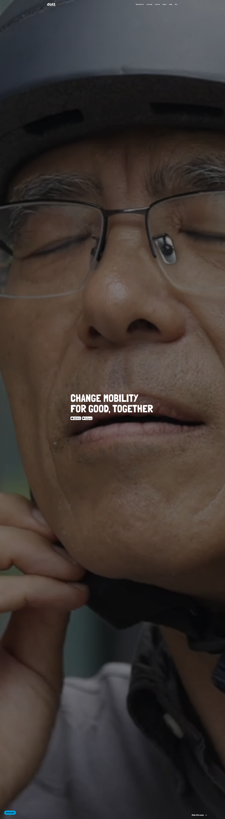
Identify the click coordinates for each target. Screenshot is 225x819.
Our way (149, 4)
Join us (157, 4)
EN (176, 4)
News (164, 4)
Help (170, 4)
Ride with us (140, 4)
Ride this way (198, 815)
